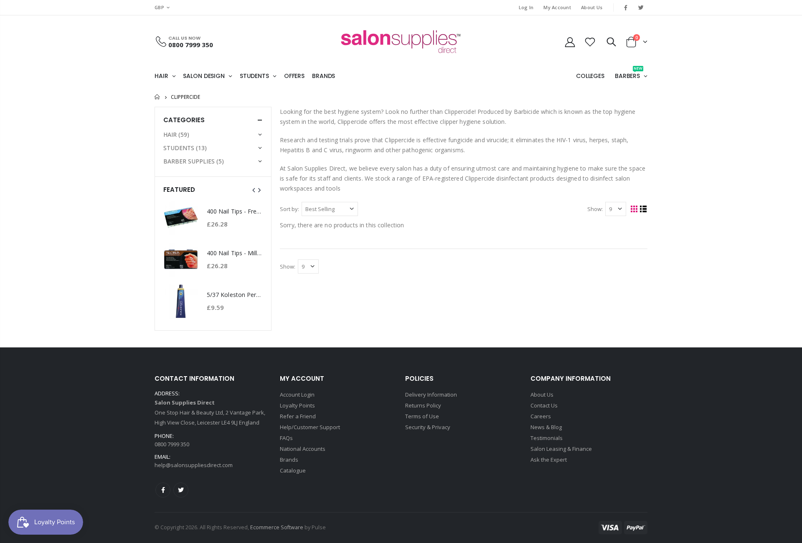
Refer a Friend (298, 416)
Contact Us (544, 405)
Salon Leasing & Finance (561, 448)
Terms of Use (422, 416)
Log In (526, 7)
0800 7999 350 (190, 44)
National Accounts (302, 448)
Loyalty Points (297, 405)
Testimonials (546, 438)
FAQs (286, 438)
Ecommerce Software (276, 527)
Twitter (180, 490)
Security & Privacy (427, 427)
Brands (289, 459)
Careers (540, 416)
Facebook (162, 490)
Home (158, 97)
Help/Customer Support (310, 427)
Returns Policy (423, 405)
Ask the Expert (548, 459)
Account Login (297, 394)
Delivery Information (431, 394)
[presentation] (254, 190)
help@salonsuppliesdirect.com (194, 465)
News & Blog (546, 427)
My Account (557, 7)
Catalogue (293, 470)
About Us (591, 7)
